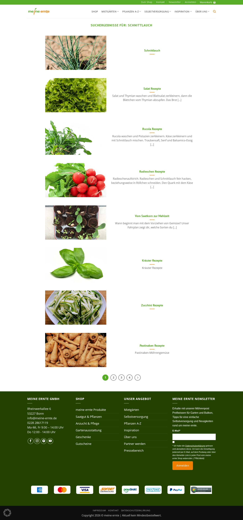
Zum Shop (146, 2)
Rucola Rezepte (152, 129)
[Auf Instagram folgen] (37, 441)
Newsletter (175, 2)
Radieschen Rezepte (152, 171)
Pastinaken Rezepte (152, 345)
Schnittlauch (152, 50)
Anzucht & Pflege (87, 423)
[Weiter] (138, 378)
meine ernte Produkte (91, 410)
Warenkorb (206, 2)
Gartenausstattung (88, 430)
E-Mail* (176, 430)
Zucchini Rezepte (152, 305)
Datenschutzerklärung (135, 510)
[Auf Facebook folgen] (31, 441)
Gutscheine (83, 444)
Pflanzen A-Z (130, 11)
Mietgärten (109, 11)
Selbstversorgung (156, 11)
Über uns (201, 11)
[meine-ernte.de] (38, 11)
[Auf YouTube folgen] (50, 441)
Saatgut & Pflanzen (89, 417)
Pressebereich (134, 450)
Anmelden (182, 465)
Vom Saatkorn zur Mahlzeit (152, 216)
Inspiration (182, 11)
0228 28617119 (37, 423)
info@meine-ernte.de (42, 418)
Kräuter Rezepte (152, 260)
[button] (214, 11)
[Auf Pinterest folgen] (44, 441)
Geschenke (83, 437)
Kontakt (160, 2)
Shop (95, 11)
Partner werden (134, 444)
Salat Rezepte (152, 88)
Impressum (99, 510)
